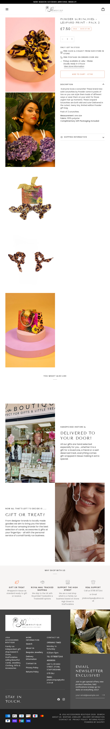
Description (66, 84)
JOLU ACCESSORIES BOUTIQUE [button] (12, 640)
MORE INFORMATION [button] (32, 638)
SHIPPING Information (75, 137)
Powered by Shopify (94, 722)
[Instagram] (64, 699)
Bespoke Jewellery (34, 652)
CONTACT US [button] (53, 637)
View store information (74, 66)
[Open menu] (9, 9)
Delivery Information (31, 657)
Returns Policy (32, 672)
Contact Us (31, 663)
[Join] (102, 695)
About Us (30, 648)
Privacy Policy (32, 667)
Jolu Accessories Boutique (76, 714)
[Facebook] (58, 699)
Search (29, 644)
